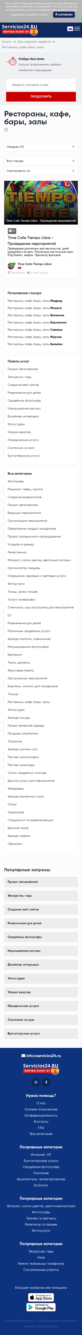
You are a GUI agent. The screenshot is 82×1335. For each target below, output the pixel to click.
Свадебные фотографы (24, 400)
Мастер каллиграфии (23, 757)
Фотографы (16, 481)
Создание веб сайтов (23, 384)
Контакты (41, 1121)
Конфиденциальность (41, 1115)
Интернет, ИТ (41, 1154)
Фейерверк (16, 788)
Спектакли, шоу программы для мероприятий (41, 607)
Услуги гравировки (21, 599)
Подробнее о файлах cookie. (29, 14)
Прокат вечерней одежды (26, 725)
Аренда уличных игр (22, 749)
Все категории (41, 1134)
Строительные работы (41, 1270)
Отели (12, 804)
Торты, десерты (19, 662)
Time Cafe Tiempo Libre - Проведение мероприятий (32, 241)
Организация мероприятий (27, 520)
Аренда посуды (19, 717)
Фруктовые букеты (21, 670)
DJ (9, 615)
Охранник (15, 741)
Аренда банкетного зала (26, 796)
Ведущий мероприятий (24, 513)
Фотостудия (16, 709)
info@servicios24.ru (43, 1056)
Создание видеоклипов (24, 497)
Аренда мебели (19, 836)
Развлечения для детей (24, 392)
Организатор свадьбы (24, 568)
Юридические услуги (23, 440)
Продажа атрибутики (23, 733)
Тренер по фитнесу (41, 1218)
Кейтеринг (15, 654)
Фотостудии (16, 424)
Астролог (41, 1185)
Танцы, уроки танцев (23, 591)
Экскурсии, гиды (19, 377)
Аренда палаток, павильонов (29, 639)
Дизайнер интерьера (23, 416)
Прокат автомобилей (23, 369)
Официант (15, 843)
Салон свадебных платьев (27, 773)
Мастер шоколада (21, 765)
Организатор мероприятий (27, 678)
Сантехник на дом (21, 448)
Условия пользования (41, 1109)
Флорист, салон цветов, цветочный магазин (39, 560)
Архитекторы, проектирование (41, 1179)
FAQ (41, 1127)
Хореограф (16, 812)
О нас (41, 1103)
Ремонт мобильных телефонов (41, 1263)
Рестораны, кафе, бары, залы (35, 300)
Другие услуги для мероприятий (31, 780)
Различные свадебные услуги (29, 631)
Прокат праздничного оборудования (34, 536)
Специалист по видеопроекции (30, 820)
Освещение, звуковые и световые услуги (37, 576)
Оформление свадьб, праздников (32, 528)
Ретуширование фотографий (28, 646)
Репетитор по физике (41, 1224)
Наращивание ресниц (24, 408)
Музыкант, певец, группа (25, 489)
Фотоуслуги (16, 583)
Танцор (13, 694)
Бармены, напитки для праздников (33, 686)
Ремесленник (17, 552)
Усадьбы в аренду (21, 544)
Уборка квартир (19, 432)
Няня (41, 1257)
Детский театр (18, 828)
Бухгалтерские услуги (24, 455)
